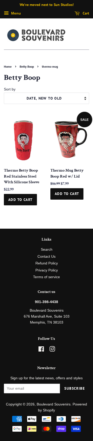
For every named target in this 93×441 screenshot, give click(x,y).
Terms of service (46, 277)
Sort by (10, 89)
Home (8, 66)
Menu (15, 13)
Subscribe (74, 388)
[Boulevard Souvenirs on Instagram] (52, 350)
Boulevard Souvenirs (54, 404)
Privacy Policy (46, 270)
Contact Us (46, 256)
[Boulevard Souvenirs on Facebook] (41, 350)
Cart (85, 13)
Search (46, 249)
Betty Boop (27, 66)
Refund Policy (46, 263)
